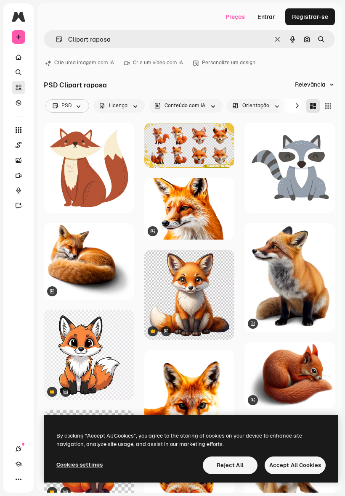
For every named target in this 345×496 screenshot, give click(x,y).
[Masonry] (313, 106)
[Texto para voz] (18, 190)
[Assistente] (18, 205)
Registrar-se (310, 17)
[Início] (18, 57)
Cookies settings (79, 464)
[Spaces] (18, 145)
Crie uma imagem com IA (84, 62)
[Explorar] (18, 102)
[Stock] (18, 87)
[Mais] (18, 479)
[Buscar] (18, 72)
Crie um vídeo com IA (158, 62)
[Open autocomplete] (55, 39)
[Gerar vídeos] (18, 175)
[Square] (328, 106)
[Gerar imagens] (18, 160)
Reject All (230, 465)
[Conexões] (18, 449)
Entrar (266, 17)
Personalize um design (228, 62)
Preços (235, 17)
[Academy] (18, 464)
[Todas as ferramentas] (18, 130)
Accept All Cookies (295, 465)
